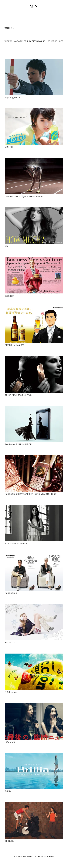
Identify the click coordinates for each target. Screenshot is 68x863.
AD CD (46, 41)
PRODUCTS (57, 41)
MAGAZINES (19, 41)
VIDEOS (8, 41)
